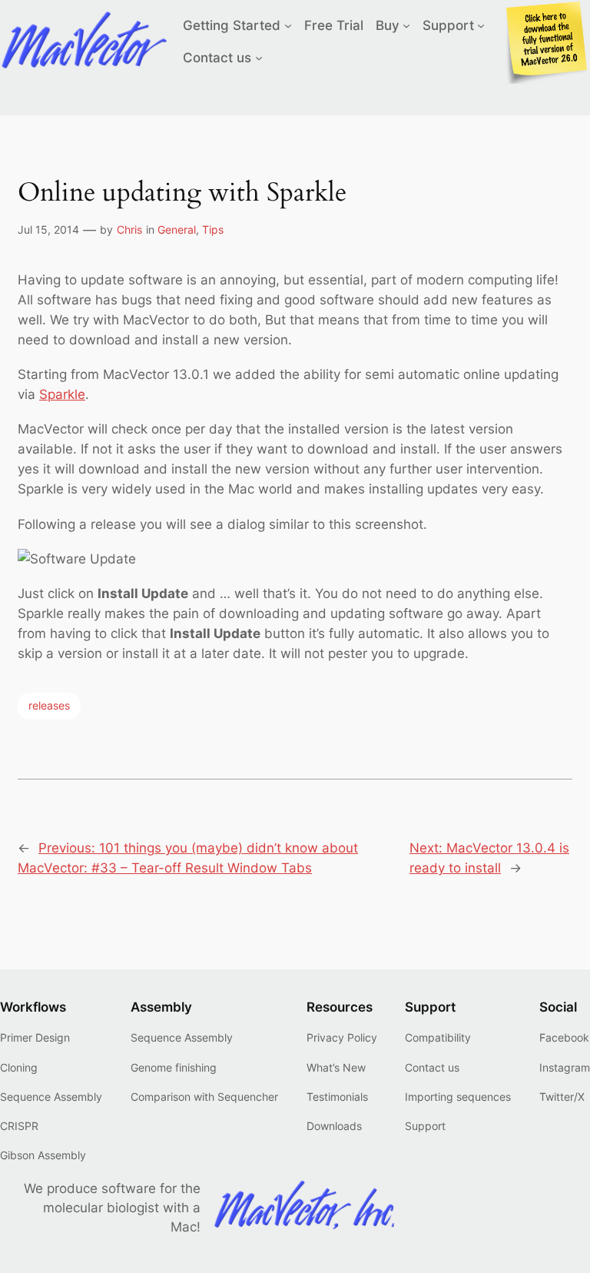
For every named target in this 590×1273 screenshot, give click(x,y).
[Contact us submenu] (259, 57)
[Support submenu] (481, 25)
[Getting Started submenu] (288, 25)
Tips (213, 229)
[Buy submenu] (406, 25)
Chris (129, 229)
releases (49, 705)
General (176, 229)
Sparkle (62, 394)
